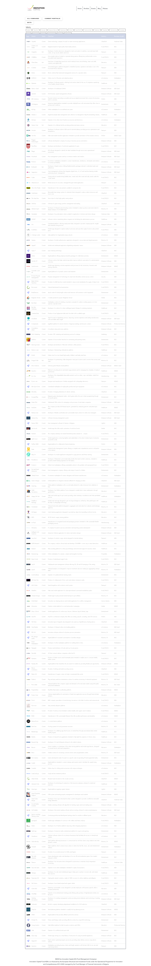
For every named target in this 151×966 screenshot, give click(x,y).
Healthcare (97, 30)
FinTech (70, 30)
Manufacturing (113, 30)
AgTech (28, 30)
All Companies (33, 18)
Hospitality (105, 30)
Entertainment (63, 30)
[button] (93, 8)
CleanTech (36, 30)
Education (43, 30)
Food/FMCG (78, 30)
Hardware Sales (87, 30)
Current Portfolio (52, 18)
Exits (29, 22)
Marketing (122, 30)
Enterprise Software (53, 30)
